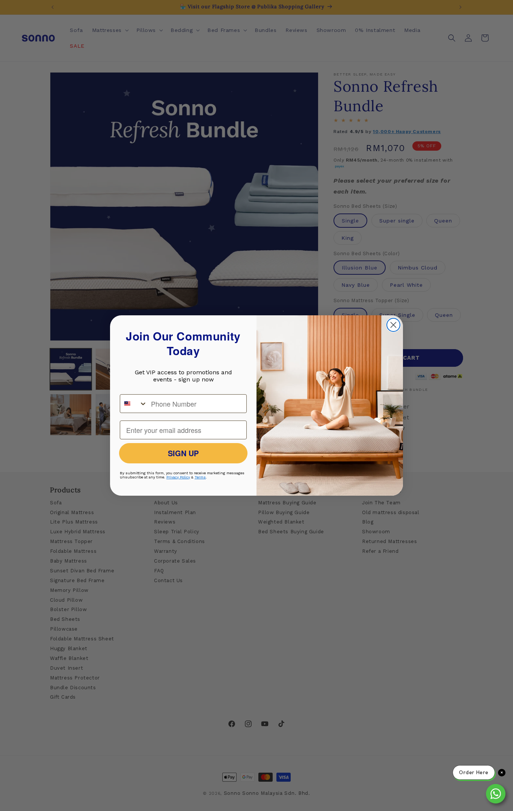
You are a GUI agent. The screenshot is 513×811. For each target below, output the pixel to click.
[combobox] (133, 404)
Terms (200, 477)
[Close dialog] (393, 324)
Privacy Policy (178, 477)
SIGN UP (183, 453)
